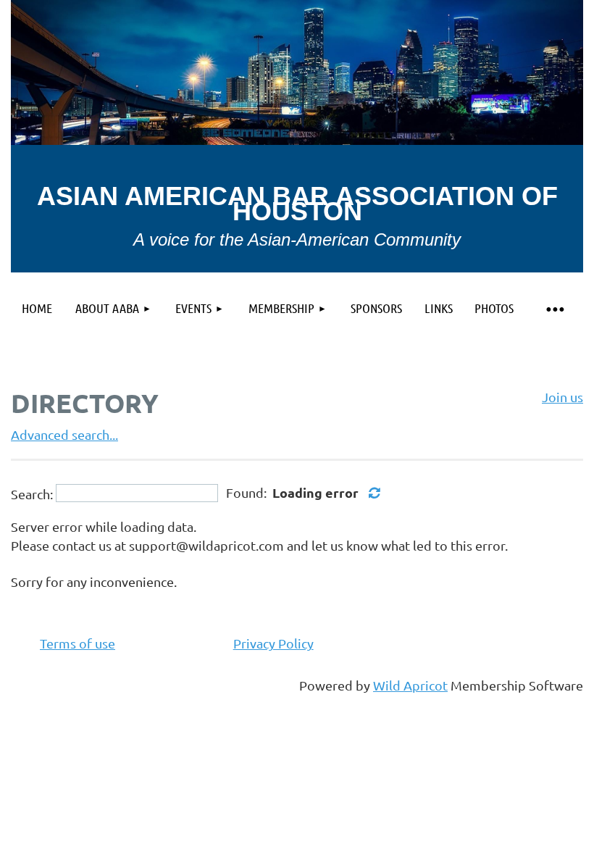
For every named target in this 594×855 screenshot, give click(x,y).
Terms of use (77, 643)
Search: (32, 493)
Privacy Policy (273, 643)
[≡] (554, 308)
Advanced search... (64, 434)
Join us (562, 396)
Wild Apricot (410, 685)
